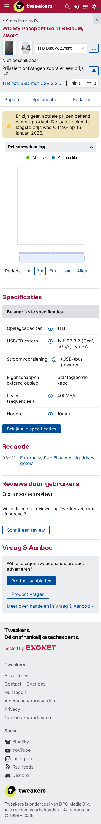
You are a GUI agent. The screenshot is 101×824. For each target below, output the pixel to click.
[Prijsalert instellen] (94, 70)
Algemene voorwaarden (29, 700)
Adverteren (16, 675)
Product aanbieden (31, 581)
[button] (6, 6)
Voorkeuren (39, 717)
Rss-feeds (22, 767)
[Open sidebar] (97, 18)
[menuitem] (67, 6)
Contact (13, 684)
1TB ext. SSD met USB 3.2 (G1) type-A (30, 83)
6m (53, 271)
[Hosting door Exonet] (30, 648)
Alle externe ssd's (22, 20)
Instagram (22, 758)
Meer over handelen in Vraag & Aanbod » (50, 606)
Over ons (35, 684)
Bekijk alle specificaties (31, 429)
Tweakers (14, 804)
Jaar (66, 271)
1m (27, 271)
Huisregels (15, 692)
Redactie (82, 99)
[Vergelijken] (94, 48)
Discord (20, 775)
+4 (25, 48)
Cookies (13, 717)
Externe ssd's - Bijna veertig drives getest (57, 460)
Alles (82, 271)
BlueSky (20, 741)
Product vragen (28, 594)
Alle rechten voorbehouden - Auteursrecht (46, 810)
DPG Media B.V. (74, 804)
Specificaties (45, 99)
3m (40, 271)
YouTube (21, 750)
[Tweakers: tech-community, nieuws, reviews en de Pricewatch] (33, 6)
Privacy (12, 709)
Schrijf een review (26, 530)
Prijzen (11, 99)
